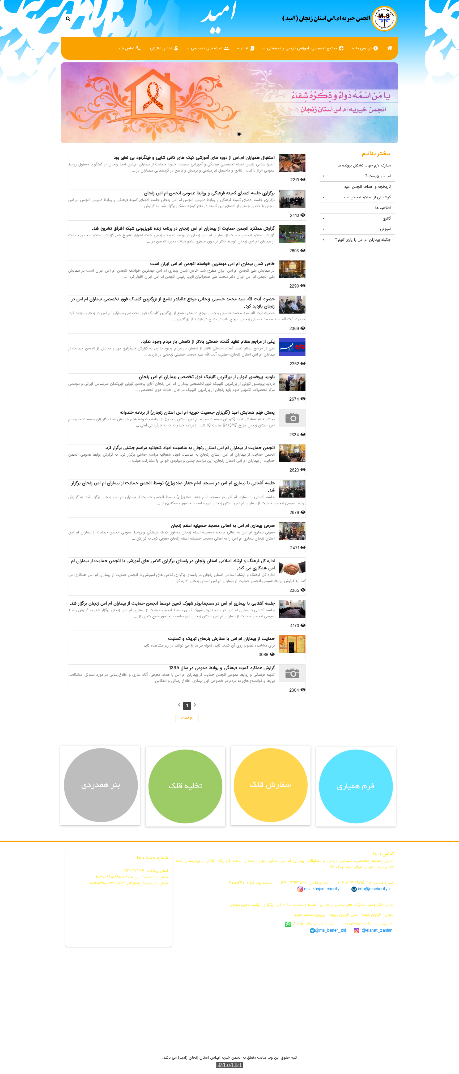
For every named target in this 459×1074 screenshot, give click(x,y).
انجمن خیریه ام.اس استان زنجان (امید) (339, 18)
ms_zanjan (314, 889)
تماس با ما (129, 48)
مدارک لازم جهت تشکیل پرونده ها (364, 165)
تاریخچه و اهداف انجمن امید (367, 186)
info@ (363, 889)
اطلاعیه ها (383, 208)
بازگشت (187, 718)
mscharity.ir (380, 889)
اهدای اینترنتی (164, 48)
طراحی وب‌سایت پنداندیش (229, 1065)
